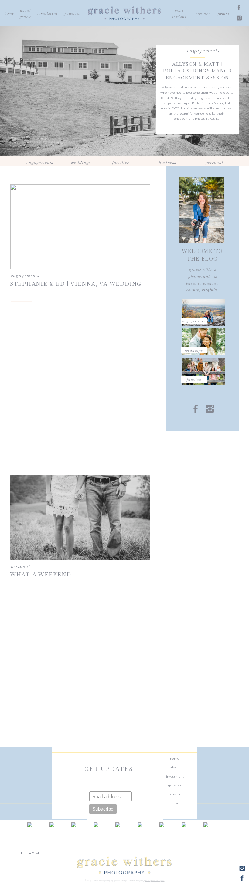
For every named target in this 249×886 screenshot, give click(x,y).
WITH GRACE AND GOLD (155, 880)
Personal (20, 566)
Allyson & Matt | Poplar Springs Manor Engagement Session (197, 71)
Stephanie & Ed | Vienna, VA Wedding (76, 283)
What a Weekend (40, 574)
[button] (194, 325)
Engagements (203, 51)
